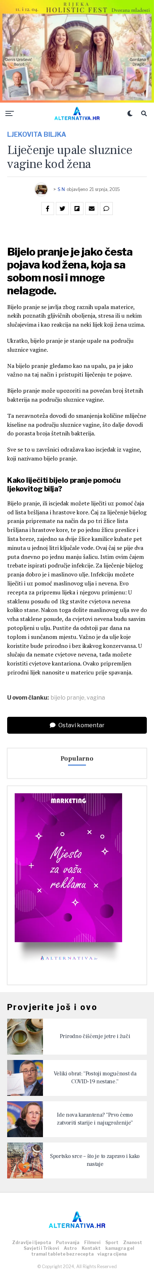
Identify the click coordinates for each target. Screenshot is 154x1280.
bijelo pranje (67, 698)
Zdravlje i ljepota (31, 1242)
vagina (96, 698)
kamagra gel (119, 1248)
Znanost (132, 1242)
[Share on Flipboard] (77, 208)
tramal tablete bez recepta (62, 1254)
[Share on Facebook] (47, 208)
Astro (70, 1248)
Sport (112, 1242)
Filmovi (92, 1242)
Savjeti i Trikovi (41, 1248)
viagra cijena (112, 1254)
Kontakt (91, 1248)
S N (61, 189)
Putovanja (68, 1242)
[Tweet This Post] (62, 208)
